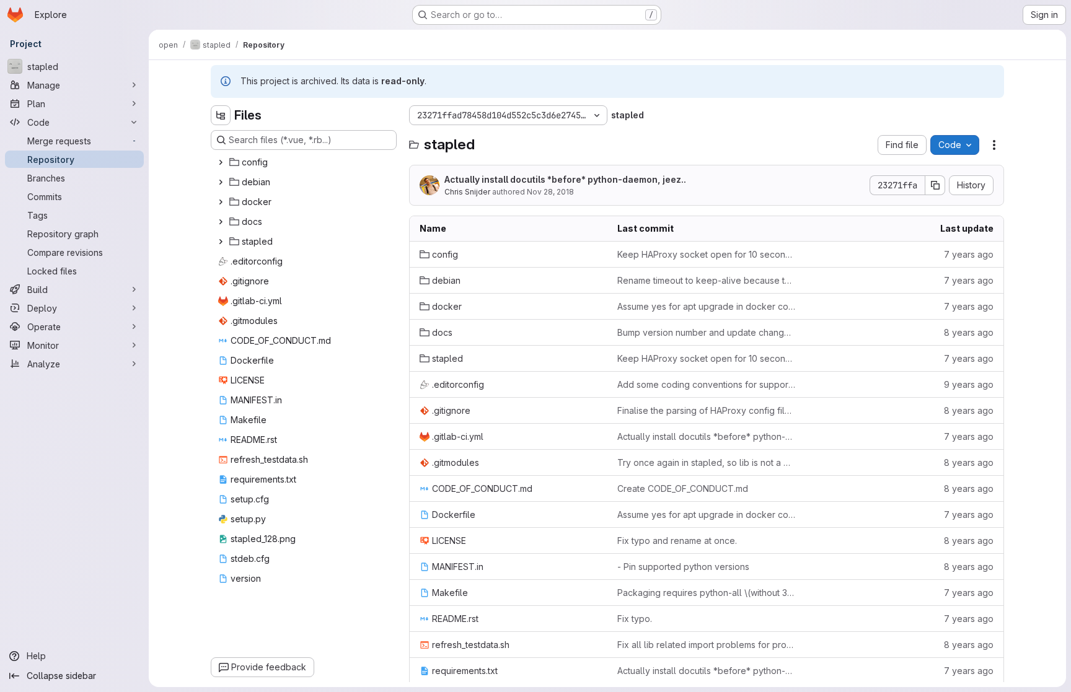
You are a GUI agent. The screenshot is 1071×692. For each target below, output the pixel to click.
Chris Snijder (467, 191)
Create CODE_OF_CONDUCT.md (682, 488)
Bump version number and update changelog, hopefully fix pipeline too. (706, 332)
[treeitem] (305, 162)
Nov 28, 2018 (550, 191)
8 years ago (969, 332)
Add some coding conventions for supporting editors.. (706, 384)
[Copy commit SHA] (935, 185)
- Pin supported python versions (683, 566)
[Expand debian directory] (220, 182)
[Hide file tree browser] (221, 115)
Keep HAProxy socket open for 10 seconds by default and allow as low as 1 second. (706, 254)
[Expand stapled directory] (220, 241)
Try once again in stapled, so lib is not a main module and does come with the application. (706, 462)
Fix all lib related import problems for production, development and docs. (706, 644)
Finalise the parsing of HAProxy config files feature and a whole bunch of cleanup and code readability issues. (706, 410)
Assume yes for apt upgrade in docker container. (706, 306)
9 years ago (969, 384)
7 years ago (969, 254)
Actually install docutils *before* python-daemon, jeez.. (565, 179)
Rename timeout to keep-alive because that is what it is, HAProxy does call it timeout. (706, 280)
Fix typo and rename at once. (677, 540)
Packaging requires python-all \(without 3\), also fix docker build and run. (706, 592)
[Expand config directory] (220, 162)
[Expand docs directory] (220, 221)
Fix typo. (634, 618)
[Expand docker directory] (220, 202)
